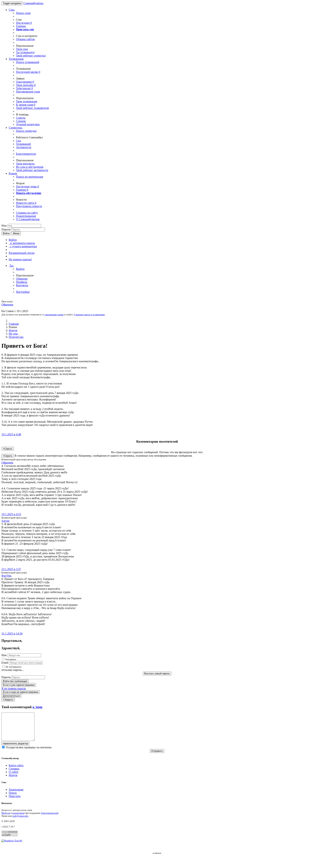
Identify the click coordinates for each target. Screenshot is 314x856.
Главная (14, 323)
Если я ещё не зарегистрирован (20, 692)
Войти (6, 233)
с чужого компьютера (23, 246)
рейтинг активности (32, 170)
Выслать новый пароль (157, 673)
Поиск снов (23, 13)
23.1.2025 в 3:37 (11, 569)
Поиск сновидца (26, 130)
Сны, (12, 9)
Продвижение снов (28, 91)
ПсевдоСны (16, 336)
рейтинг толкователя (32, 107)
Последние (24, 22)
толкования (26, 101)
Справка (14, 768)
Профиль (21, 282)
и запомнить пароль (22, 243)
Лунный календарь (28, 124)
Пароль (6, 229)
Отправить (157, 751)
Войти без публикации (15, 681)
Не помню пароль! (20, 259)
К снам (25, 104)
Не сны (13, 333)
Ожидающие (25, 81)
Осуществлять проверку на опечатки (28, 747)
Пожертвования (26, 216)
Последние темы (27, 186)
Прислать (15, 796)
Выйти (20, 268)
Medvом (5, 813)
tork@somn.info (20, 816)
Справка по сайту (27, 212)
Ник (4, 225)
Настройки (23, 291)
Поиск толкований (27, 62)
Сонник (21, 121)
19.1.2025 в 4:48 (11, 434)
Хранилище (16, 789)
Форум (13, 330)
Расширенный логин (22, 252)
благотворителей (49, 813)
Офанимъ (7, 304)
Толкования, (16, 58)
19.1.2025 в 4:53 (11, 514)
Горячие (21, 26)
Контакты (22, 285)
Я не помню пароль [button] (13, 688)
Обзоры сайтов (25, 39)
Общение (22, 278)
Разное (13, 173)
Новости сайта (26, 202)
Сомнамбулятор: (33, 3)
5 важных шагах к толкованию (89, 314)
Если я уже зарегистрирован (19, 685)
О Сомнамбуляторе (28, 219)
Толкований (23, 143)
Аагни (5, 520)
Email (4, 662)
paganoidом (18, 813)
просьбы (26, 85)
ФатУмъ (6, 575)
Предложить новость (29, 206)
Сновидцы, (16, 127)
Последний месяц (28, 71)
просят (24, 88)
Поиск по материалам (29, 176)
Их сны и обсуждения (29, 166)
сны (22, 49)
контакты (25, 163)
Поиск (13, 792)
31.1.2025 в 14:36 (12, 633)
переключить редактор (15, 743)
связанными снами (54, 314)
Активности (23, 147)
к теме (37, 707)
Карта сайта (16, 765)
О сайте (13, 771)
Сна (18, 140)
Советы (20, 117)
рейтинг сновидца (31, 55)
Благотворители (26, 153)
